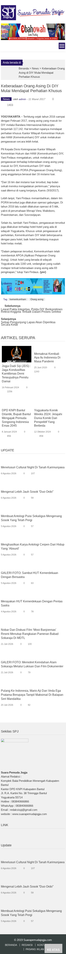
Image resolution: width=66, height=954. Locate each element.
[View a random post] (3, 46)
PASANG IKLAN (35, 949)
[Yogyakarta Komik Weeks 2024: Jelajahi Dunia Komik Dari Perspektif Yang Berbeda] (49, 405)
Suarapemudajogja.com (37, 939)
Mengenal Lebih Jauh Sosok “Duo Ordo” (27, 491)
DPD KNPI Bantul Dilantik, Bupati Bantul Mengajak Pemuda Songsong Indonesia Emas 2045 (16, 418)
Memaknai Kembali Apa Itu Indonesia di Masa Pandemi (47, 357)
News (35, 68)
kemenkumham (18, 299)
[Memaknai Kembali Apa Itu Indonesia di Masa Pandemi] (49, 348)
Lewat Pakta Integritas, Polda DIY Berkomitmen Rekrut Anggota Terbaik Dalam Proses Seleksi (32, 310)
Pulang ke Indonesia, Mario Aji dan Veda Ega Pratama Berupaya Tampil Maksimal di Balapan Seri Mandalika (32, 694)
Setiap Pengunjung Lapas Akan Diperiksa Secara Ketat (28, 323)
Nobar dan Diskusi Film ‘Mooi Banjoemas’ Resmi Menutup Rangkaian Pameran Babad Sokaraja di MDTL (29, 633)
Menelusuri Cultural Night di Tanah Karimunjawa (33, 467)
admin (22, 99)
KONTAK (42, 945)
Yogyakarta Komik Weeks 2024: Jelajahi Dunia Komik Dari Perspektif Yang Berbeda (48, 418)
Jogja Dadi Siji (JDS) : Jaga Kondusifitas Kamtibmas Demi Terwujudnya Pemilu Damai (16, 373)
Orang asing (36, 299)
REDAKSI (27, 945)
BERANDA (11, 945)
